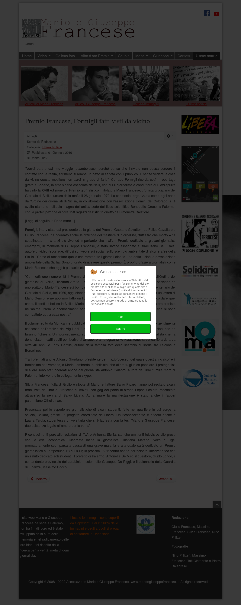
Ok (120, 316)
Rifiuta (120, 328)
